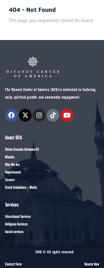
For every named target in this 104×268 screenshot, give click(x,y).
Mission (9, 157)
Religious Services (16, 224)
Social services (14, 231)
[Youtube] (67, 115)
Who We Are (12, 164)
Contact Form (13, 264)
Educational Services (18, 216)
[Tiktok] (53, 115)
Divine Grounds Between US (22, 149)
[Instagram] (39, 115)
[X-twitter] (25, 115)
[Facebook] (11, 115)
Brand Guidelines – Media (21, 187)
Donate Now (91, 264)
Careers (10, 179)
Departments (13, 172)
